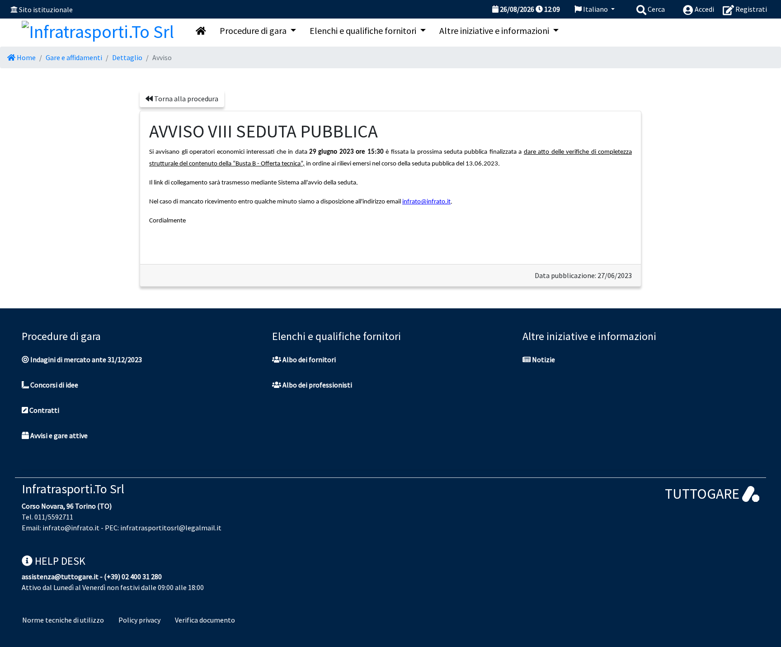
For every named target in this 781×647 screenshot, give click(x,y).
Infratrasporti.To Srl (73, 489)
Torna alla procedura (185, 98)
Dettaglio (127, 57)
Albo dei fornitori (308, 359)
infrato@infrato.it (70, 527)
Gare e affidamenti (74, 57)
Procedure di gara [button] (254, 30)
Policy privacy (139, 619)
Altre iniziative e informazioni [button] (495, 30)
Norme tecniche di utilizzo (63, 619)
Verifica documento (205, 619)
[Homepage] (98, 29)
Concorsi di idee (53, 384)
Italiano (595, 9)
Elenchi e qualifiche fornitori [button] (364, 30)
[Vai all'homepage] (201, 30)
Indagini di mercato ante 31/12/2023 (85, 359)
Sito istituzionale (46, 9)
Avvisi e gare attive (58, 435)
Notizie (543, 359)
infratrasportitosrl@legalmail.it (170, 527)
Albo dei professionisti (316, 384)
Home (25, 57)
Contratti (43, 410)
